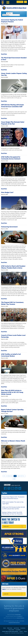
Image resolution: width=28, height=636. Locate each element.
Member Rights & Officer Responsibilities (10, 631)
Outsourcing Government (9, 227)
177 (22, 476)
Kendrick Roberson (20, 618)
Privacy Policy (11, 629)
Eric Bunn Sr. (19, 616)
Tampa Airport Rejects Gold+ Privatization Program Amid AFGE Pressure (13, 497)
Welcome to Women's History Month (13, 441)
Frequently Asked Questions (14, 622)
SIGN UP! (6, 526)
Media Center (9, 628)
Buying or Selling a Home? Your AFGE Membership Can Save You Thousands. (12, 513)
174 (12, 476)
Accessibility (18, 629)
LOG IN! (6, 594)
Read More (4, 54)
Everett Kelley (18, 614)
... (5, 476)
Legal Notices (16, 628)
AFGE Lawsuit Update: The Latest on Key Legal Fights (13, 502)
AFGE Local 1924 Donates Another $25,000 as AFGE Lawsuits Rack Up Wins (13, 507)
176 (18, 476)
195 (14, 479)
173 (8, 476)
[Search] (25, 2)
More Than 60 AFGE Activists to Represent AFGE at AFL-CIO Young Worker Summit (12, 392)
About (4, 628)
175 (15, 476)
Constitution (22, 628)
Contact (21, 631)
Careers (25, 631)
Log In (4, 589)
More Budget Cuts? (7, 192)
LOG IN (20, 1)
